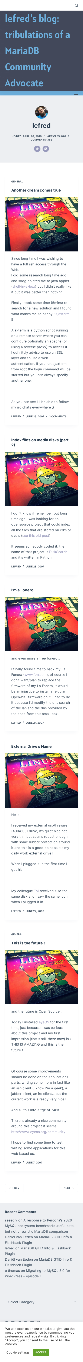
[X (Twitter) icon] (46, 149)
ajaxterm (63, 314)
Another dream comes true (36, 190)
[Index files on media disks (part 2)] (41, 479)
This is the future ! (28, 943)
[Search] (76, 5)
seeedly (11, 1220)
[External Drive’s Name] (41, 780)
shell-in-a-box (24, 286)
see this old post (35, 535)
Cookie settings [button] (18, 1352)
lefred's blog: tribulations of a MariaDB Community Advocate (37, 50)
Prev (16, 1188)
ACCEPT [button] (40, 1352)
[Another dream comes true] (41, 224)
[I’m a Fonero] (41, 624)
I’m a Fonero (22, 590)
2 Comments (58, 416)
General (17, 181)
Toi (36, 891)
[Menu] (76, 93)
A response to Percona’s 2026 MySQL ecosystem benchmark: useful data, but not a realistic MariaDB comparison (39, 1226)
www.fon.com (35, 674)
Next (67, 1188)
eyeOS (44, 1022)
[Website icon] (37, 149)
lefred (9, 1248)
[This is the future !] (41, 977)
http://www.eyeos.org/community (38, 1132)
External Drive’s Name (31, 746)
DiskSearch (58, 552)
